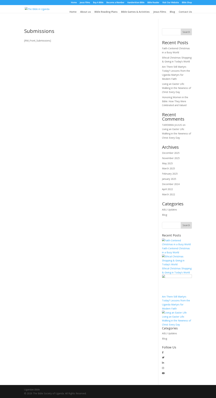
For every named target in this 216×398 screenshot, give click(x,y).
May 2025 (167, 163)
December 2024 (171, 184)
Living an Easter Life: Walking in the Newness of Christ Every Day (176, 88)
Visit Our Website (170, 3)
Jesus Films (85, 3)
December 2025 (171, 152)
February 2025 (170, 173)
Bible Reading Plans (105, 12)
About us (85, 12)
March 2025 (168, 168)
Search (186, 32)
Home (74, 3)
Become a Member (115, 3)
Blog (172, 12)
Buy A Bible (98, 3)
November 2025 (171, 158)
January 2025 (169, 178)
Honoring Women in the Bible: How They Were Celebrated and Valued (175, 101)
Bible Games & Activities (135, 12)
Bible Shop (187, 3)
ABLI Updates (169, 209)
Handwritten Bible (135, 3)
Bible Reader (153, 3)
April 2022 (167, 189)
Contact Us (185, 12)
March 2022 (168, 194)
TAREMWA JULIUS (172, 124)
